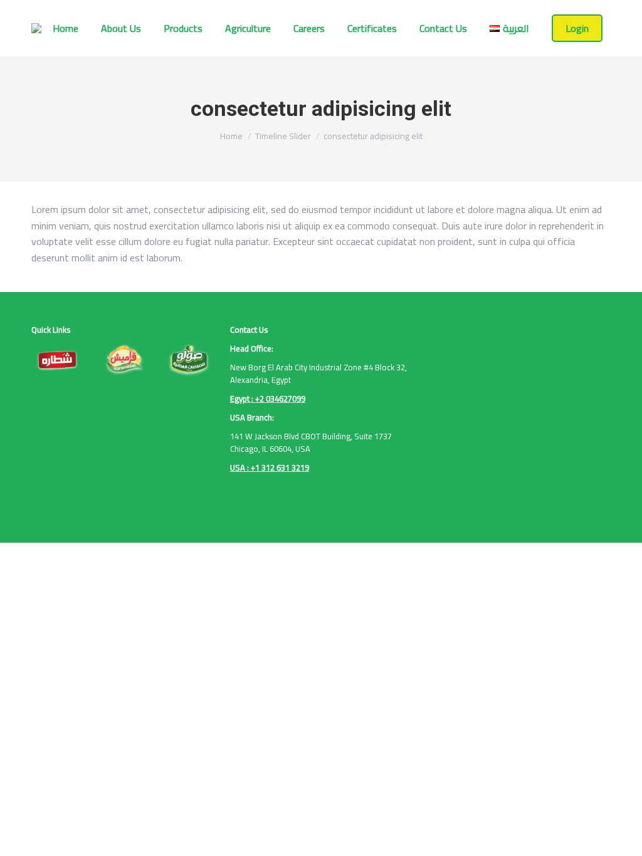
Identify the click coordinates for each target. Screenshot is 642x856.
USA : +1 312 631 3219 (269, 467)
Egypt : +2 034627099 (267, 398)
